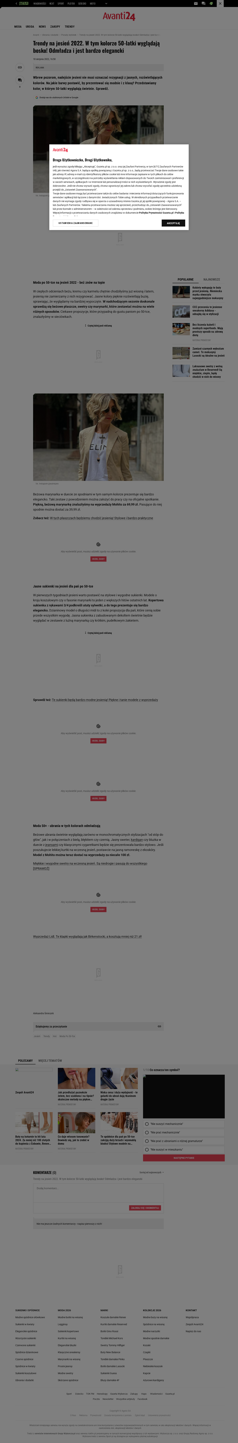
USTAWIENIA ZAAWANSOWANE (76, 222)
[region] (119, 187)
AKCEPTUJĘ (173, 223)
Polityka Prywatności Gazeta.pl (156, 212)
